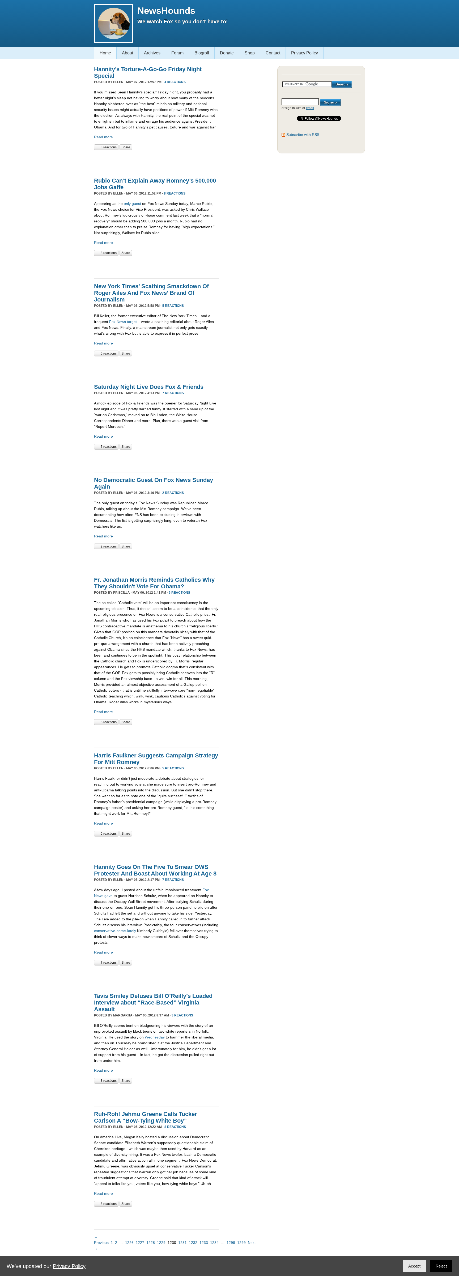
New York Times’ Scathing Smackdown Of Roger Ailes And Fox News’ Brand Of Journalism (151, 293)
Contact (273, 53)
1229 (161, 1242)
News (121, 322)
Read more (103, 137)
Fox (112, 322)
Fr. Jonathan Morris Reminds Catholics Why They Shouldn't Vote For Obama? (154, 583)
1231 (182, 1242)
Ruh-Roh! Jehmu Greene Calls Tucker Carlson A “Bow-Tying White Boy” (145, 1117)
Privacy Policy (304, 53)
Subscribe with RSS (302, 134)
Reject (441, 1266)
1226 (129, 1242)
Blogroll (201, 53)
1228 (150, 1242)
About (127, 53)
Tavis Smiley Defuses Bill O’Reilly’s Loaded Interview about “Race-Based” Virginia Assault (153, 1002)
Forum (177, 53)
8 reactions (174, 193)
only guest (132, 203)
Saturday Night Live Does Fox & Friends (148, 386)
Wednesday (155, 1037)
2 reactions (173, 493)
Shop (250, 53)
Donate (227, 53)
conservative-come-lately (115, 931)
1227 (140, 1242)
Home (105, 53)
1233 (203, 1242)
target (132, 322)
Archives (152, 53)
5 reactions (173, 306)
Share (125, 147)
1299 (241, 1242)
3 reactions (175, 82)
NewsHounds (166, 10)
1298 (231, 1242)
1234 (214, 1242)
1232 (193, 1242)
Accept (414, 1266)
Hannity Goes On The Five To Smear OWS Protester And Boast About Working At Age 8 (155, 870)
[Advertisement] (156, 161)
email (310, 108)
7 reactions (173, 393)
